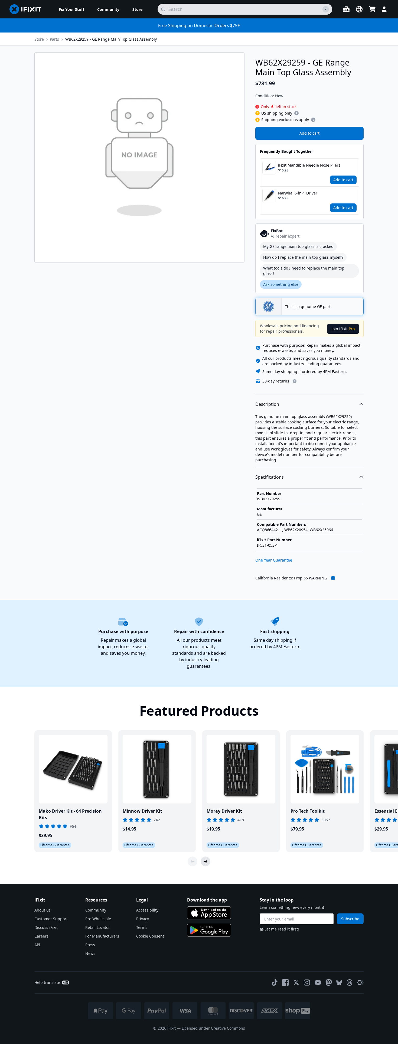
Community (95, 910)
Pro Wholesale (98, 918)
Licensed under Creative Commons (213, 1028)
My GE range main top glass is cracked (298, 246)
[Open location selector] (359, 9)
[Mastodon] (328, 982)
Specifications (269, 477)
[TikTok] (274, 982)
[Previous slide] (192, 861)
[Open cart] (372, 9)
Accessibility (147, 910)
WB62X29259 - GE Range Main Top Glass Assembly (111, 39)
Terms (141, 927)
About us (42, 910)
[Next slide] (205, 861)
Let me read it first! (282, 929)
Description (267, 404)
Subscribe (350, 918)
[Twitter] (296, 982)
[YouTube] (318, 982)
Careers (41, 936)
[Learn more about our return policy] (294, 381)
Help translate (47, 982)
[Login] (384, 9)
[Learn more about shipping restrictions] (296, 113)
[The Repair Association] (360, 982)
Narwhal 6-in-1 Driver (297, 193)
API (37, 944)
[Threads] (349, 982)
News (90, 953)
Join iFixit (343, 328)
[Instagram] (307, 982)
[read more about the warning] (333, 578)
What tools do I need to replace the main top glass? (303, 270)
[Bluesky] (339, 982)
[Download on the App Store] (209, 912)
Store (39, 39)
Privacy (142, 918)
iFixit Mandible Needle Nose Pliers (309, 165)
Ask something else (280, 284)
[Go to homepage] (27, 9)
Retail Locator (97, 927)
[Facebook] (285, 982)
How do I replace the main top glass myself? (303, 257)
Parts (54, 39)
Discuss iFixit (46, 927)
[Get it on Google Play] (209, 930)
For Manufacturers (102, 936)
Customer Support (51, 918)
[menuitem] (71, 9)
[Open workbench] (346, 9)
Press (90, 944)
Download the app (207, 900)
